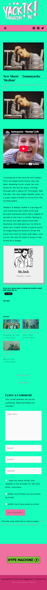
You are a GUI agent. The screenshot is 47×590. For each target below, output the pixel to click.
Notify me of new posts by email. (23, 504)
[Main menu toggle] (5, 28)
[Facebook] (38, 28)
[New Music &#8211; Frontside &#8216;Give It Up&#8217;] (11, 345)
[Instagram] (34, 28)
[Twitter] (42, 28)
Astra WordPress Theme (23, 582)
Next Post (23, 382)
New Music (28, 85)
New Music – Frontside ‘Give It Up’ (10, 354)
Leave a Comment (12, 85)
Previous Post (23, 375)
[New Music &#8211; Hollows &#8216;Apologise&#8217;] (30, 324)
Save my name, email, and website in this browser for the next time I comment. (22, 483)
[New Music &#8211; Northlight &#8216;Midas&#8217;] (11, 324)
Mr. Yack (23, 271)
